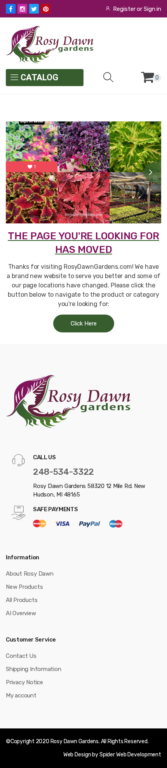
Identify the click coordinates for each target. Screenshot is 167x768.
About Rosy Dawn (30, 573)
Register (124, 8)
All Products (21, 600)
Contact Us (21, 655)
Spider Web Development (130, 754)
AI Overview (21, 613)
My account (21, 695)
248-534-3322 (63, 472)
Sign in (152, 8)
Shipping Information (33, 669)
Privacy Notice (24, 682)
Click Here (84, 323)
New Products (24, 586)
